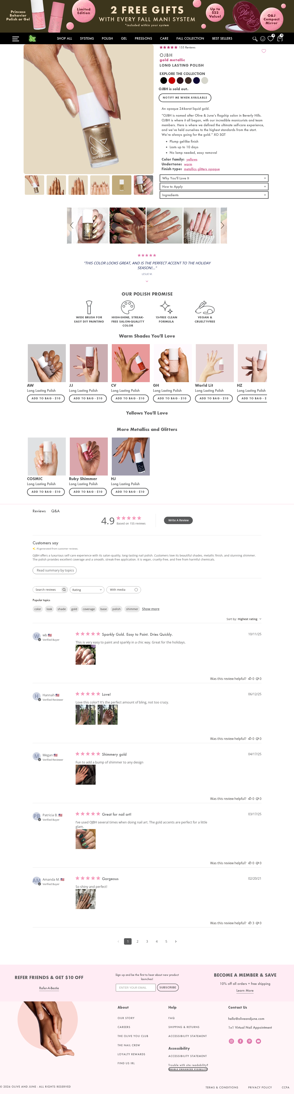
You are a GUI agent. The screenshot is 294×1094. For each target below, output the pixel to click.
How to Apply (172, 186)
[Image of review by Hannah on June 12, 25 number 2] (108, 715)
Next (150, 187)
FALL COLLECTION (190, 38)
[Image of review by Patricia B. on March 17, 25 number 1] (86, 839)
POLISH (107, 38)
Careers (124, 1027)
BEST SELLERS (222, 38)
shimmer (132, 609)
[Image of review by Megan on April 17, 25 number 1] (86, 775)
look (49, 609)
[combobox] (87, 589)
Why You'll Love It (175, 178)
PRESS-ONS (143, 38)
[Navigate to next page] (176, 941)
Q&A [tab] (55, 511)
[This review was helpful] (250, 923)
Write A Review (178, 520)
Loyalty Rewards (131, 1054)
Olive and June (24, 1086)
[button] (72, 226)
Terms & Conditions (222, 1087)
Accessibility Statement (187, 1036)
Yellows (191, 159)
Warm (188, 164)
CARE (164, 38)
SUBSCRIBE (167, 987)
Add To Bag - (48, 398)
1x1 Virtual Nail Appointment (250, 1027)
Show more (150, 609)
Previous (28, 187)
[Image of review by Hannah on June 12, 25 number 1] (86, 715)
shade (62, 609)
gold (74, 609)
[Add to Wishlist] (264, 51)
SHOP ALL (64, 38)
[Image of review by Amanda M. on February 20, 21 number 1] (86, 899)
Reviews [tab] (39, 511)
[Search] (255, 41)
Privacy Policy (260, 1087)
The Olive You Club (133, 1036)
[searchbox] (46, 589)
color (37, 609)
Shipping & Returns (184, 1027)
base (103, 609)
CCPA (286, 1087)
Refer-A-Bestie (49, 988)
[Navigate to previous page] (118, 941)
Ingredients (170, 195)
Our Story (126, 1018)
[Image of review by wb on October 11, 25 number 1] (86, 655)
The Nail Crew (129, 1045)
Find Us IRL (126, 1063)
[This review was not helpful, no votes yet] (257, 678)
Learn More (245, 990)
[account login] (263, 39)
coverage (89, 609)
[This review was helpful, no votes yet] (250, 678)
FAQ (171, 1018)
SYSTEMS (87, 38)
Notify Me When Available (185, 97)
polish (116, 609)
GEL (124, 38)
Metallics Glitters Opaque (202, 169)
